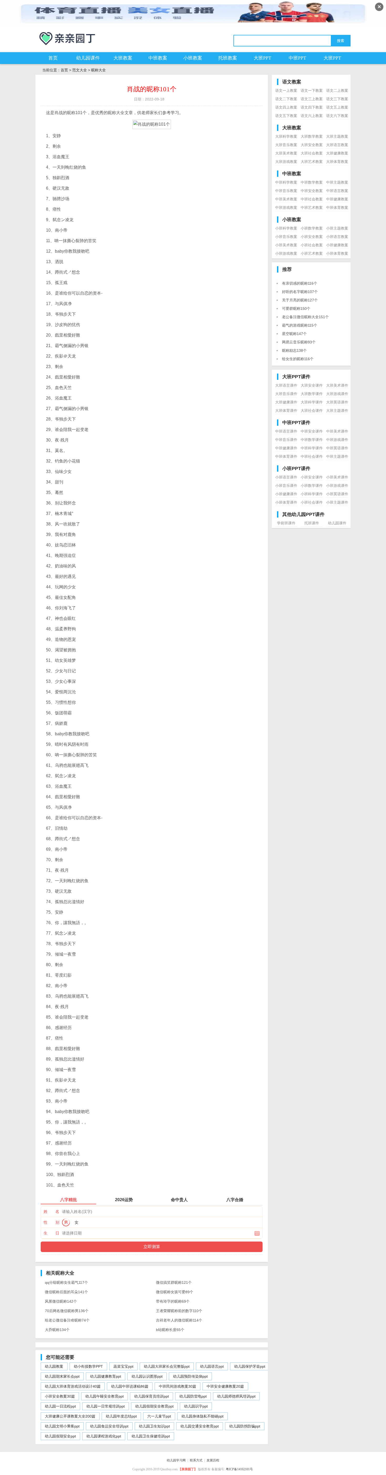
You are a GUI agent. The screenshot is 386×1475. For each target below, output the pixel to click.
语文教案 (291, 81)
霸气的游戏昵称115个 (299, 325)
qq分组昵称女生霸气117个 (66, 1282)
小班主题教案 (337, 228)
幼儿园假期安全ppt (60, 1436)
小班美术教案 (286, 245)
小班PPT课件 (296, 468)
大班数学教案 (312, 136)
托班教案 (227, 58)
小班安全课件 (312, 477)
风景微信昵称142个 (61, 1301)
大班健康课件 (286, 402)
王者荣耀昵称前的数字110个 (179, 1311)
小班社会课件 (312, 502)
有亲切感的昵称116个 (299, 283)
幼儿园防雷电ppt (193, 1396)
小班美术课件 (337, 477)
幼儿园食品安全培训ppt (109, 1426)
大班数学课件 (312, 394)
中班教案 (157, 58)
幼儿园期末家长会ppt (62, 1376)
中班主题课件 (337, 456)
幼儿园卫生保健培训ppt (151, 1436)
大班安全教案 (312, 145)
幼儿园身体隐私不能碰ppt (202, 1416)
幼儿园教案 (54, 1366)
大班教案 (122, 58)
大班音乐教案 (286, 145)
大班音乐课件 (286, 394)
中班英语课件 (337, 448)
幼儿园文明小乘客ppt (62, 1426)
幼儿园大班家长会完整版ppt (167, 1366)
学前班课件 (286, 523)
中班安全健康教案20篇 (225, 1386)
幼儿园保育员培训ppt (151, 1396)
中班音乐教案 (286, 191)
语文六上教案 (312, 116)
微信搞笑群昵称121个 (174, 1282)
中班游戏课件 (337, 440)
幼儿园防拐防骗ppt (244, 1426)
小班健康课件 (286, 494)
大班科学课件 (312, 402)
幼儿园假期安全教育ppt (154, 1406)
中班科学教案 (286, 182)
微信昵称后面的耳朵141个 (66, 1292)
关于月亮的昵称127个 (300, 300)
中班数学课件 (312, 440)
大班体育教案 (337, 161)
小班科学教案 (286, 228)
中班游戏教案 (286, 207)
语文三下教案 (337, 99)
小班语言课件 (286, 477)
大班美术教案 (286, 153)
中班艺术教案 (312, 207)
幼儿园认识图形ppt (147, 1376)
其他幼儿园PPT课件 (303, 514)
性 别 (51, 1222)
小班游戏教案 (286, 253)
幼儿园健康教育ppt (105, 1376)
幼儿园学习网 (176, 1460)
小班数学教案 (312, 228)
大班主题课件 (337, 410)
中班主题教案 (337, 182)
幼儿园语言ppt (212, 1366)
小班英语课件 (337, 494)
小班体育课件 (286, 502)
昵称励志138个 (294, 350)
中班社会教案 (312, 199)
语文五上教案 (337, 107)
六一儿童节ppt (159, 1416)
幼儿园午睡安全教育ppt (104, 1396)
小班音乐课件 (286, 485)
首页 (53, 58)
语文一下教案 (312, 90)
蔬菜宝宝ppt (123, 1366)
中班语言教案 (337, 191)
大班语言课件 (286, 385)
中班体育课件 (286, 456)
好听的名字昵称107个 (300, 292)
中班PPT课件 (296, 422)
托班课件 (311, 523)
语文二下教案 (286, 99)
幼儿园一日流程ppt (60, 1406)
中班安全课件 (312, 431)
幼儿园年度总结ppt (121, 1416)
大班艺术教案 (312, 161)
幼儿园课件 (88, 58)
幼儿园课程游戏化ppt (103, 1436)
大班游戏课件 (337, 394)
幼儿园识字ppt (196, 1406)
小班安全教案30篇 (60, 1396)
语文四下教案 (312, 107)
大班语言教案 (337, 145)
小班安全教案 (312, 237)
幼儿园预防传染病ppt (190, 1376)
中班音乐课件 (286, 440)
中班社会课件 (312, 456)
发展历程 (213, 1460)
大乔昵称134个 (57, 1330)
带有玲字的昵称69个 (173, 1301)
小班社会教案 (312, 245)
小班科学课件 (312, 494)
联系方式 (196, 1460)
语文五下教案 (286, 116)
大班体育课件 (286, 410)
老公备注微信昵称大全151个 (305, 317)
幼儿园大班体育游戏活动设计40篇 (73, 1386)
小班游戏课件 (337, 485)
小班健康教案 (337, 245)
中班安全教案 (312, 191)
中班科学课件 (312, 448)
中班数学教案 (312, 182)
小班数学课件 (312, 485)
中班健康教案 (337, 199)
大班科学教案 (286, 136)
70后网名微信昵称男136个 (66, 1311)
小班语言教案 (337, 237)
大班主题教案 (337, 136)
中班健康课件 (286, 448)
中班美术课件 (337, 431)
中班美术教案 (286, 199)
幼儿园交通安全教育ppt (199, 1426)
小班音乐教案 (286, 237)
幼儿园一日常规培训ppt (105, 1406)
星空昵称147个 (294, 334)
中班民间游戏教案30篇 (177, 1386)
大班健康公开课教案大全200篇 (70, 1416)
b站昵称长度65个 (170, 1330)
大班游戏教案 (286, 161)
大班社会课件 (312, 410)
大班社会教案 (312, 153)
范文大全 (79, 70)
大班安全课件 (312, 385)
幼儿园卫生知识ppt (154, 1426)
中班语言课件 (286, 431)
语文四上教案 (286, 107)
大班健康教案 (337, 153)
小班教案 (192, 58)
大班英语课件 (337, 402)
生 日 (51, 1233)
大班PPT (262, 58)
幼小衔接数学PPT (88, 1366)
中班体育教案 (337, 207)
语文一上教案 (286, 90)
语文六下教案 (337, 116)
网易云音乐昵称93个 (299, 342)
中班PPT (297, 58)
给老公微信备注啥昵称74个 (67, 1320)
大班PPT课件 (296, 376)
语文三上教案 (312, 99)
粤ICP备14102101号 (239, 1469)
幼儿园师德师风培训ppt (236, 1396)
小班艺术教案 (312, 253)
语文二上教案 (337, 90)
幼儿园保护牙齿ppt (249, 1366)
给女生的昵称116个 (298, 359)
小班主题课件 (337, 502)
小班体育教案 (337, 253)
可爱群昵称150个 (296, 308)
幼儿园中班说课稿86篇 (129, 1386)
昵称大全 (98, 70)
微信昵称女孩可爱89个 (174, 1292)
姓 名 (51, 1211)
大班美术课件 (337, 385)
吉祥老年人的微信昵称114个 (179, 1320)
